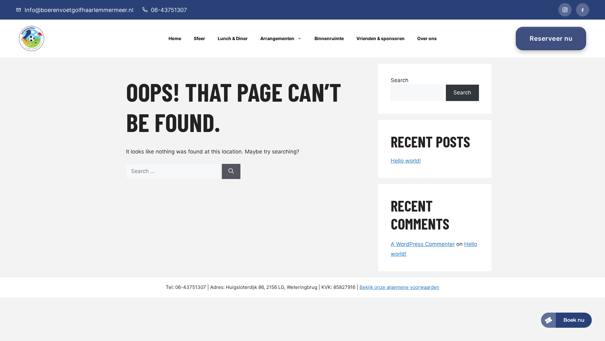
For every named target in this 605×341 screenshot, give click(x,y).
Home (175, 38)
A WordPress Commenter (423, 244)
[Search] (231, 171)
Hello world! (406, 161)
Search (399, 80)
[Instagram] (565, 9)
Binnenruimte (329, 38)
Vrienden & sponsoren (380, 38)
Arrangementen (277, 38)
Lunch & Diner (233, 38)
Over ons (427, 38)
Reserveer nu (551, 38)
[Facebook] (582, 9)
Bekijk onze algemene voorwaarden (399, 287)
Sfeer (199, 38)
